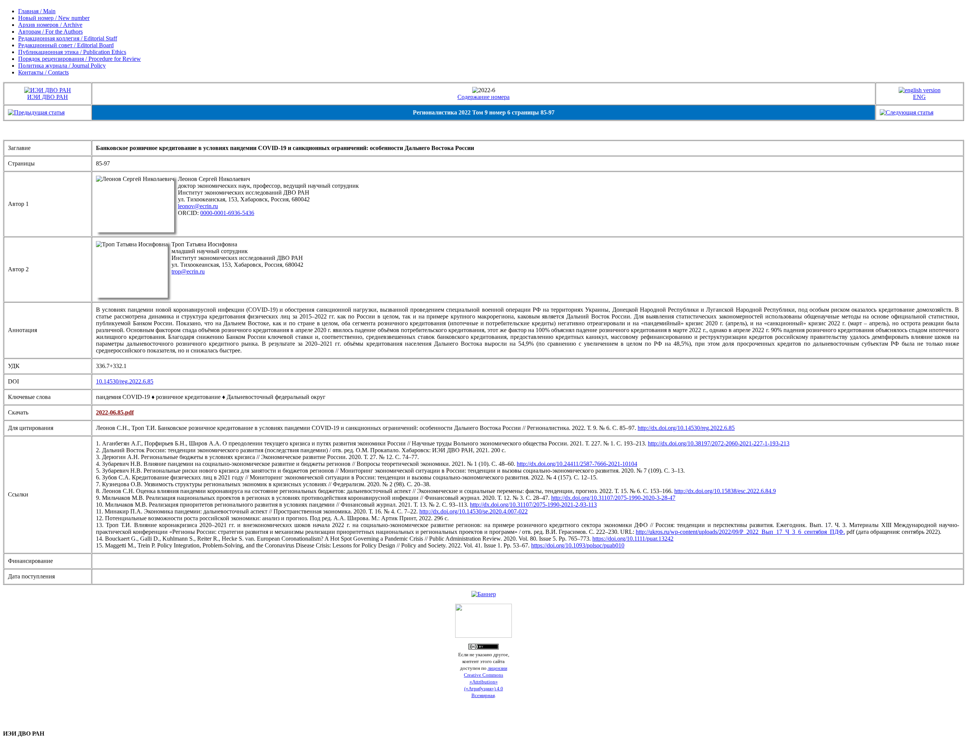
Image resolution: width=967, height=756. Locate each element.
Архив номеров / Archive (50, 25)
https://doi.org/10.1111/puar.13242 (633, 538)
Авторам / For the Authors (50, 31)
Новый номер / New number (54, 18)
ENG (919, 97)
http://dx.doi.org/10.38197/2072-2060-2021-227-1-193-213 (718, 443)
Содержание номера (483, 97)
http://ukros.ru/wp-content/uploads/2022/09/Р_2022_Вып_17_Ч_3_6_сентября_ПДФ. (740, 532)
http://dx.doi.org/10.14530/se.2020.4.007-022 (473, 511)
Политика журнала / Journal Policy (62, 65)
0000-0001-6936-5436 (227, 213)
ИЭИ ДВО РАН (47, 97)
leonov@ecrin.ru (198, 206)
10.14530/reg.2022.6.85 (124, 381)
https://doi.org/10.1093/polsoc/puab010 (577, 545)
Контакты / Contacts (43, 72)
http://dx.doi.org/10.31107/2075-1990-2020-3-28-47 (613, 498)
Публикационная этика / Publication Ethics (72, 52)
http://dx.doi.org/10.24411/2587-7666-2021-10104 (577, 464)
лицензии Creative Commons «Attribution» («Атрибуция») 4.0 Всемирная (485, 681)
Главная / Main (37, 11)
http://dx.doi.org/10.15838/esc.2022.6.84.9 (725, 491)
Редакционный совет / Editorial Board (66, 45)
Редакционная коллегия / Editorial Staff (67, 38)
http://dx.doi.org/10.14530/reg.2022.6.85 (686, 428)
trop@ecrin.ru (188, 271)
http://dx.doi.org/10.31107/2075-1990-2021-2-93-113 (533, 504)
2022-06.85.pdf (115, 412)
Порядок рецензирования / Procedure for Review (79, 59)
